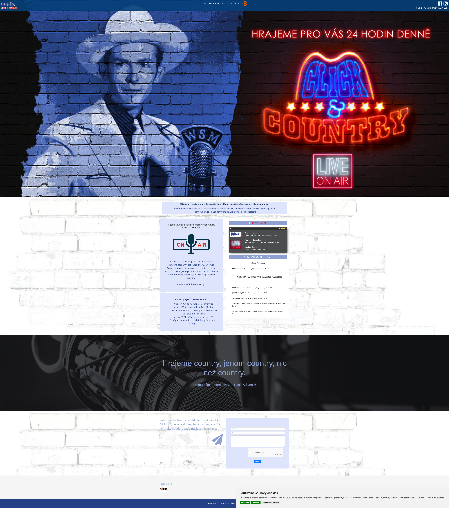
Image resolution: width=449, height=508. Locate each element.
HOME (417, 8)
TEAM (434, 8)
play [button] (231, 228)
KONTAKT (442, 8)
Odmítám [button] (255, 502)
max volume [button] (280, 228)
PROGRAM (426, 8)
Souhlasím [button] (245, 502)
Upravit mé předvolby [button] (270, 502)
